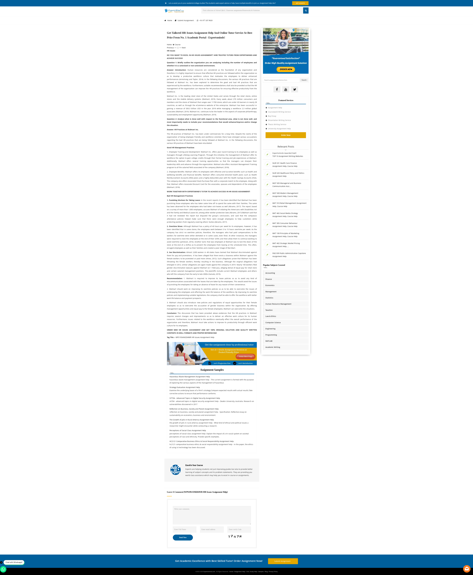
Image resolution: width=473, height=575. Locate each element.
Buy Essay (272, 116)
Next (184, 47)
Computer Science (273, 322)
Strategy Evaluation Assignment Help (184, 387)
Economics (269, 285)
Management (271, 291)
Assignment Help (275, 107)
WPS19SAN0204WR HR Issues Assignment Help (195, 337)
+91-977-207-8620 (205, 20)
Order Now (285, 135)
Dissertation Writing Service (279, 120)
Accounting (270, 273)
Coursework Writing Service (279, 112)
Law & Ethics (270, 316)
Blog (266, 571)
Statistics (269, 298)
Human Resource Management (278, 304)
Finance (268, 279)
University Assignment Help (279, 128)
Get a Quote (300, 3)
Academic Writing (272, 347)
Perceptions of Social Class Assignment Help (187, 430)
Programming (271, 335)
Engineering (270, 328)
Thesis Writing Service (277, 124)
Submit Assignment (186, 20)
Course (177, 44)
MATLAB (268, 341)
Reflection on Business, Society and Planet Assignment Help (194, 409)
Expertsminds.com (209, 571)
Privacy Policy (273, 571)
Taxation (269, 310)
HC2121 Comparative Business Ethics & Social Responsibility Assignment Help (201, 441)
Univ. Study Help (251, 571)
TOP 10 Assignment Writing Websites (287, 156)
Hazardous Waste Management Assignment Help (189, 376)
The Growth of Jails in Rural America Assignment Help (191, 420)
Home (169, 20)
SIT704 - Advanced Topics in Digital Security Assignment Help (194, 398)
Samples (261, 571)
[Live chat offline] (467, 569)
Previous (170, 47)
